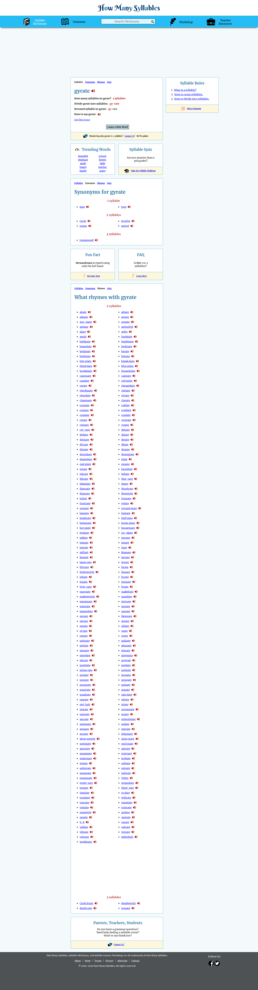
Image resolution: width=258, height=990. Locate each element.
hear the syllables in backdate (135, 336)
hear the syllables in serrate (91, 733)
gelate (125, 503)
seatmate (85, 724)
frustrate (85, 503)
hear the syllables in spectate (92, 748)
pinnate (84, 650)
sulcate (125, 768)
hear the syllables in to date (132, 792)
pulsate (125, 684)
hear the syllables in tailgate (133, 773)
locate (125, 577)
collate (125, 405)
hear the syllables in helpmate (94, 523)
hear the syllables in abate (89, 312)
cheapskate (128, 385)
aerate (125, 317)
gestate (84, 508)
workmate (86, 841)
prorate (84, 680)
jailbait (84, 552)
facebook (211, 963)
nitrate (84, 621)
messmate (86, 601)
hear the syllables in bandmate (136, 341)
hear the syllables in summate (94, 773)
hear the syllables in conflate (134, 410)
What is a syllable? (185, 90)
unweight (85, 812)
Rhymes (101, 82)
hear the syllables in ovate (131, 635)
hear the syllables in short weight (98, 738)
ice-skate (127, 532)
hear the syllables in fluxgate (92, 493)
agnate (125, 322)
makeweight (87, 596)
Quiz (109, 82)
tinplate (85, 792)
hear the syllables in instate (91, 547)
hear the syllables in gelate (131, 503)
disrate (84, 449)
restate (84, 709)
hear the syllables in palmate (92, 640)
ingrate (125, 537)
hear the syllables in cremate (134, 420)
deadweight (128, 903)
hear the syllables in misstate (93, 606)
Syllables (78, 183)
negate (84, 616)
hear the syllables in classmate (94, 400)
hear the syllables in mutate (133, 606)
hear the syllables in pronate (133, 675)
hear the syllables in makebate (136, 591)
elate (124, 459)
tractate (84, 802)
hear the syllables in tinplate (92, 792)
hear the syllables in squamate (94, 753)
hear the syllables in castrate (134, 375)
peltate (84, 645)
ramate (84, 699)
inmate (84, 542)
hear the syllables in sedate (132, 724)
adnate (84, 317)
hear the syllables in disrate (91, 449)
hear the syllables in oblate (132, 626)
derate (125, 439)
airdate (84, 326)
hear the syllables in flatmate (93, 488)
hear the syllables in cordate (133, 415)
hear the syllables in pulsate (133, 684)
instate (84, 547)
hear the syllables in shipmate (135, 733)
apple (83, 163)
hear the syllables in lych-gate (94, 586)
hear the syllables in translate (135, 802)
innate (125, 542)
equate (125, 464)
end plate (85, 464)
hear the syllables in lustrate (133, 581)
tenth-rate (86, 783)
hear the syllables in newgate (135, 616)
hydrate (84, 532)
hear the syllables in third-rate (136, 787)
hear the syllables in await (89, 336)
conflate (126, 410)
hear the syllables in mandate (135, 596)
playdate (85, 655)
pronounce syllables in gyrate (99, 114)
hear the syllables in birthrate (93, 356)
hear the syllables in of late (90, 630)
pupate (125, 689)
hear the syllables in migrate (134, 601)
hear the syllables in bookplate (95, 371)
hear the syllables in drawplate (95, 459)
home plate (128, 523)
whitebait (127, 836)
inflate (84, 537)
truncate (126, 807)
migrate (126, 601)
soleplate (85, 743)
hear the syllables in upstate (133, 817)
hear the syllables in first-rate (135, 478)
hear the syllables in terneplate (136, 783)
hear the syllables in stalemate (94, 758)
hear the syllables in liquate (132, 572)
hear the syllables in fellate (132, 474)
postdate (85, 665)
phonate (126, 645)
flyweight (127, 493)
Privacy (109, 960)
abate (83, 312)
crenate (84, 425)
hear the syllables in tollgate (134, 797)
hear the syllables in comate (91, 410)
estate (83, 469)
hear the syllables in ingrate (133, 537)
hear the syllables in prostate (134, 680)
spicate (125, 748)
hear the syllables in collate (132, 405)
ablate (125, 312)
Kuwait (84, 557)
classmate (86, 400)
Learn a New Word (117, 127)
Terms (98, 960)
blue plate (127, 366)
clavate (125, 400)
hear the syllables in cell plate (135, 380)
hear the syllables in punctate (93, 689)
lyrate (124, 586)
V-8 (82, 822)
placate (125, 650)
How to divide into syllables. (191, 98)
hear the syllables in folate (89, 498)
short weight (87, 738)
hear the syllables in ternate (133, 908)
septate (125, 729)
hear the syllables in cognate (92, 405)
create (83, 420)
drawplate (86, 459)
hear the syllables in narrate (133, 611)
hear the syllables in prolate (91, 675)
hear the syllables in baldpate (93, 341)
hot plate (85, 528)
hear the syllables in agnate (132, 321)
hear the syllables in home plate (138, 523)
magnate (85, 591)
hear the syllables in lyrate (131, 586)
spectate (85, 748)
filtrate (84, 478)
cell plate (127, 380)
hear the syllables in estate (90, 469)
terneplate (127, 783)
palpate (126, 640)
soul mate (127, 743)
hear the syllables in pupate (132, 689)
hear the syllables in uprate (90, 817)
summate (85, 773)
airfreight (127, 326)
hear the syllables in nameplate (95, 611)
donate (125, 449)
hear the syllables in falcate (91, 474)
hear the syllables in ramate (91, 699)
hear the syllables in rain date (135, 694)
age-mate (86, 322)
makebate (127, 591)
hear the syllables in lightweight (97, 572)
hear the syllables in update (132, 812)
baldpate (85, 341)
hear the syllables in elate (130, 459)
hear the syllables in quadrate (93, 694)
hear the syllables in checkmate (95, 390)
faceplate (127, 469)
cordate (126, 415)
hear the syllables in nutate (90, 626)
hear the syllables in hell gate (135, 518)
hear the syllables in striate (90, 763)
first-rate (127, 478)
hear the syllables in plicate (91, 660)
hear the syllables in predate (133, 665)
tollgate (126, 797)
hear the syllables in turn (129, 206)
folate (83, 498)
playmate (127, 655)
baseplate (86, 346)
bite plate (85, 361)
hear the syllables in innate (132, 542)
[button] (152, 21)
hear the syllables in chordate (93, 395)
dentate (84, 439)
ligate (124, 567)
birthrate (85, 356)
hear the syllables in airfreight (136, 326)
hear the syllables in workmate (95, 841)
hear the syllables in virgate (132, 832)
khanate (126, 552)
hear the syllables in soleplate (93, 743)
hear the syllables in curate (131, 424)
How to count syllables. (188, 94)
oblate (125, 626)
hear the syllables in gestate (91, 508)
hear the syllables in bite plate (94, 361)
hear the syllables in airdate (91, 326)
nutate (84, 626)
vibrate (84, 832)
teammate (86, 778)
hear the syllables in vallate (91, 827)
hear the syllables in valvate (133, 827)
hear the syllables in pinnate (92, 650)
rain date (126, 694)
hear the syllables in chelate (133, 390)
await (83, 336)
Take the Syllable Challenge (143, 171)
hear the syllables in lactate (132, 557)
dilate (124, 444)
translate (126, 802)
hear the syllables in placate (133, 650)
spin (82, 206)
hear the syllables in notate (132, 621)
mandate (126, 596)
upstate (126, 817)
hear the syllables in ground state (139, 508)
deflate (84, 434)
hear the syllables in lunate (90, 581)
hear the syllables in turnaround (96, 240)
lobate (84, 577)
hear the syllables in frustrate (93, 503)
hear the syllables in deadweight (138, 903)
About (78, 960)
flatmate (85, 488)
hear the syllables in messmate (95, 601)
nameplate (86, 611)
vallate (84, 827)
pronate (126, 675)
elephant (83, 159)
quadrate (85, 694)
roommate (127, 709)
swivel (125, 226)
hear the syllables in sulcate (132, 768)
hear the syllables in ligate (131, 567)
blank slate (128, 361)
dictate (84, 444)
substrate (85, 768)
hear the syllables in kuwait (91, 557)
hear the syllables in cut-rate (92, 429)
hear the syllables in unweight (94, 812)
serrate (84, 733)
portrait (126, 660)
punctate (85, 689)
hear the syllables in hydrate (92, 532)
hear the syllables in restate (91, 709)
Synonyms (90, 82)
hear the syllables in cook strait (96, 903)
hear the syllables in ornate (90, 635)
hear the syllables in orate (130, 630)
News (88, 960)
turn (123, 206)
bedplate (85, 351)
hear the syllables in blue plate (136, 366)
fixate (124, 483)
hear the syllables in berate (132, 351)
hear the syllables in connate (92, 415)
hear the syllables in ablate (131, 312)
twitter (217, 963)
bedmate (126, 346)
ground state (129, 508)
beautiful (83, 156)
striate (84, 763)
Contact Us (129, 136)
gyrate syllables (93, 90)
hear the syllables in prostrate (93, 684)
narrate (125, 611)
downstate (127, 454)
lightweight (87, 572)
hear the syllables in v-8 (87, 822)
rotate (83, 226)
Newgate (126, 616)
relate (124, 704)
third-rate (127, 787)
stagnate (126, 753)
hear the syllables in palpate (133, 640)
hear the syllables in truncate (134, 807)
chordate (85, 395)
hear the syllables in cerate (90, 385)
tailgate (126, 773)
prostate (126, 680)
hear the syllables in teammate (95, 778)
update (125, 812)
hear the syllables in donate (132, 449)
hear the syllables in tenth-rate (95, 783)
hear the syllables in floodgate (136, 488)
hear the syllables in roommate (137, 709)
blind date (86, 366)
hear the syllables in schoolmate (138, 719)
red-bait (85, 704)
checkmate (86, 390)
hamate (84, 513)
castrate (126, 375)
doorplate (86, 454)
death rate (86, 908)
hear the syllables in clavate (132, 400)
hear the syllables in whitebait (136, 836)
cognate (85, 405)
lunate (84, 581)
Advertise (122, 960)
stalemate (86, 758)
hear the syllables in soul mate (136, 743)
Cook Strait (86, 903)
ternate (125, 908)
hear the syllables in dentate (92, 439)
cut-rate (85, 429)
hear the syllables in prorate (91, 680)
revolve (125, 221)
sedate (125, 724)
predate (126, 665)
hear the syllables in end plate (93, 464)
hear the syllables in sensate (91, 729)
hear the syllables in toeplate (92, 797)
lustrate (126, 581)
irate (124, 547)
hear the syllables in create (90, 420)
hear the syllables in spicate (132, 748)
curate (125, 425)
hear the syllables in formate (134, 498)
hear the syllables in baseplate (94, 346)
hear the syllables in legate (131, 562)
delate (125, 434)
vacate (125, 822)
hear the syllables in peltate (91, 645)
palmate (85, 640)
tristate (84, 807)
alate (83, 331)
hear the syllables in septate (133, 729)
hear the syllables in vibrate (91, 832)
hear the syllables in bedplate (93, 351)
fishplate (85, 483)
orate (124, 630)
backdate (126, 336)
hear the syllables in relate (131, 704)
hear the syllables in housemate (137, 527)
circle (83, 221)
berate (125, 351)
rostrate (85, 714)
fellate (125, 474)
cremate (126, 420)
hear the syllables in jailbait (91, 552)
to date (125, 792)
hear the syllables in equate (132, 464)
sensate (84, 729)
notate (125, 621)
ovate (124, 635)
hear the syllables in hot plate (93, 527)
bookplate (86, 371)
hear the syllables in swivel (131, 226)
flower (102, 159)
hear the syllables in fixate (131, 483)
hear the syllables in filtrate (91, 478)
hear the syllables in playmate (135, 655)
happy (83, 167)
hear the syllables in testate (91, 787)
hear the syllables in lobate (90, 577)
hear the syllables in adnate (91, 317)
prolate (84, 675)
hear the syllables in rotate (89, 226)
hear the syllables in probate (133, 670)
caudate (84, 380)
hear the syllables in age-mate (94, 321)
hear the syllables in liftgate (91, 567)
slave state (127, 738)
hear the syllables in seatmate (93, 724)
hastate (125, 513)
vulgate (84, 836)
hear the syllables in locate (131, 577)
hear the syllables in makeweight (97, 596)
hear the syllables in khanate (134, 552)
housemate (128, 528)
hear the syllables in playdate (93, 655)
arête (124, 331)
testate (84, 787)
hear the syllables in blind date (95, 366)
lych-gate (86, 586)
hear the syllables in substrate (94, 768)
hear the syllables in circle (89, 221)
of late (84, 630)
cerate (83, 385)
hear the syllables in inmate (91, 542)
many (102, 170)
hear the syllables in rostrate (92, 714)
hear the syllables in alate (88, 331)
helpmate (85, 523)
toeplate (85, 797)
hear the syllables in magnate (93, 591)
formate (126, 498)
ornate (84, 635)
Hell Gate (127, 518)
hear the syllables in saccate (91, 719)
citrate (125, 395)
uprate (84, 817)
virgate (125, 832)
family (83, 170)
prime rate (86, 670)
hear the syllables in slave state (137, 738)
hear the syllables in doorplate (94, 454)
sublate (125, 763)
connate (85, 415)
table (102, 163)
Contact (135, 960)
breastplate (128, 371)
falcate (84, 474)
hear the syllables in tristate (91, 807)
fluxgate (85, 493)
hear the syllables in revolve (133, 221)
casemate (85, 375)
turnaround (87, 240)
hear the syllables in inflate (90, 537)
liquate (125, 572)
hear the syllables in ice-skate (135, 532)
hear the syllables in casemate (94, 375)
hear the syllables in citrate (132, 395)
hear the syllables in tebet (131, 778)
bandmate (127, 341)
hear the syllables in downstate (137, 454)
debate (125, 429)
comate (84, 410)
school (102, 156)
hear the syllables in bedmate (135, 346)
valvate (125, 827)
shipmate (127, 733)
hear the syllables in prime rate (95, 670)
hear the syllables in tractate (92, 802)
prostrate (85, 684)
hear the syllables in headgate (93, 518)
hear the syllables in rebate (132, 699)
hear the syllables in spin (87, 206)
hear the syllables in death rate (95, 908)
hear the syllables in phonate (134, 645)
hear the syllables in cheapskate (137, 385)
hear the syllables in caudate (92, 380)
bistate (125, 356)
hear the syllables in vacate (132, 822)
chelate (125, 390)
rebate (125, 699)
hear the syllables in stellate (133, 758)
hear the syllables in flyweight (135, 493)
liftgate (84, 567)
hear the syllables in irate (129, 547)
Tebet (124, 778)
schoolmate (128, 719)
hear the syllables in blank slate (137, 361)
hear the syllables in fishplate (93, 483)
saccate (84, 719)
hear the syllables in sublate (133, 763)
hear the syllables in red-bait (93, 704)
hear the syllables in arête (130, 331)
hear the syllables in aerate (131, 317)
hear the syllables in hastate (133, 513)
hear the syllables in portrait (133, 660)
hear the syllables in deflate (91, 434)
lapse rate (86, 562)
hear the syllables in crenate (91, 424)
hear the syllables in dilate (131, 444)
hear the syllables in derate (132, 439)
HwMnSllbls (129, 8)
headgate (85, 518)
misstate (85, 606)
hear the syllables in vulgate (91, 836)
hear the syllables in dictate (91, 444)
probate (126, 670)
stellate (126, 758)
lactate (125, 557)
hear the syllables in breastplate (138, 371)
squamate (86, 753)
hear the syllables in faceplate (135, 469)
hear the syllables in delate (131, 434)
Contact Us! (119, 944)
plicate (84, 660)
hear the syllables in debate (132, 429)
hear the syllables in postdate (93, 665)
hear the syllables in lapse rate (94, 562)
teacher (102, 167)
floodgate (127, 488)
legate (125, 562)
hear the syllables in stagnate (134, 753)
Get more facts (93, 276)
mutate (125, 606)
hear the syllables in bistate (132, 356)
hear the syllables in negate (91, 616)
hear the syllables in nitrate (91, 621)
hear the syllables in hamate (91, 513)
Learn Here (141, 276)
